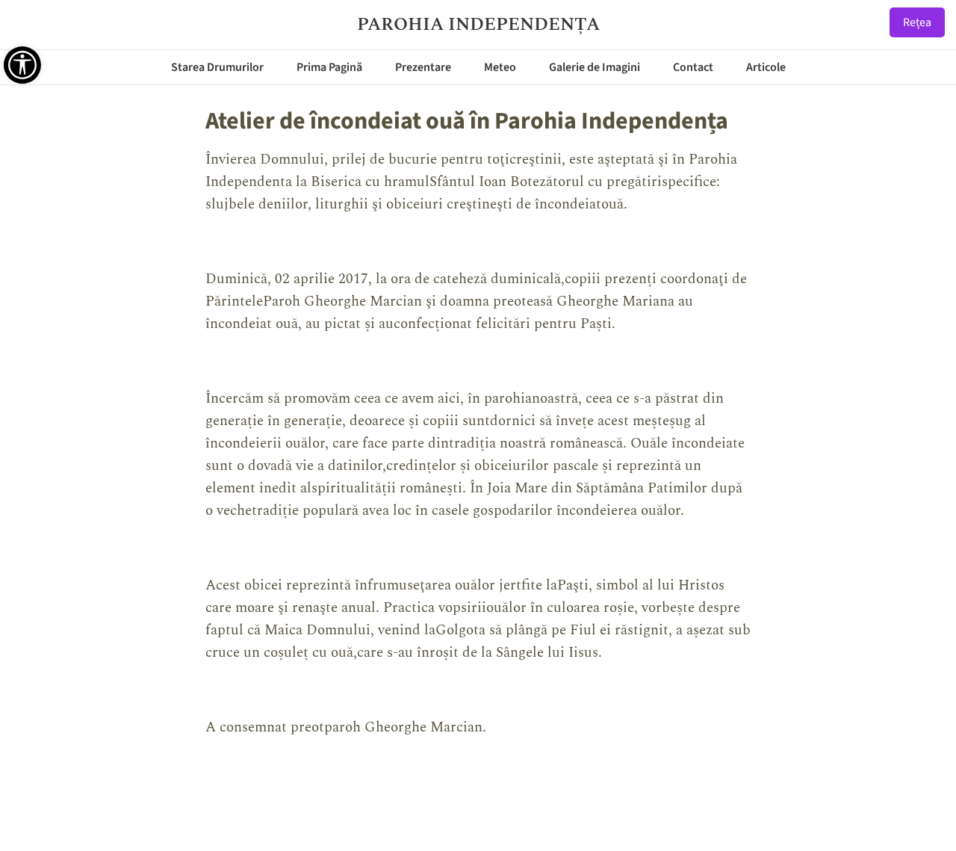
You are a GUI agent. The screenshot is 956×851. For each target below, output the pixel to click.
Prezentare (423, 67)
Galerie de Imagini (594, 67)
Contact (693, 67)
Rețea (917, 22)
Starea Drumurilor (217, 67)
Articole (766, 67)
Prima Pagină (329, 67)
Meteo (500, 67)
